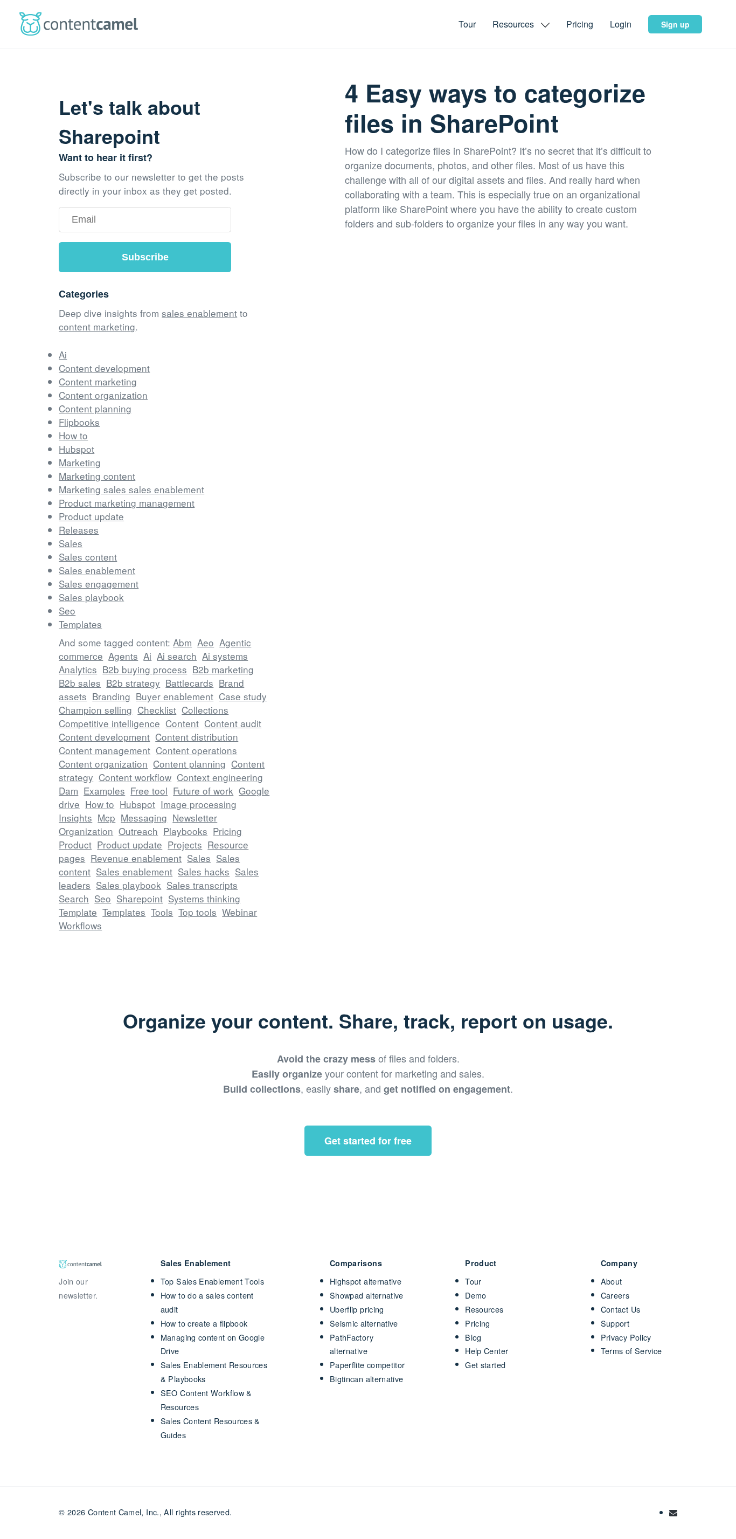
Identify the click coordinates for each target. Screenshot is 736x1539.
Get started (485, 1364)
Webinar (239, 912)
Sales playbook (91, 597)
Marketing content (97, 475)
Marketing (80, 462)
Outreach (138, 831)
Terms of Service (631, 1350)
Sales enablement (97, 570)
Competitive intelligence (109, 723)
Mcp (106, 817)
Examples (104, 790)
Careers (615, 1295)
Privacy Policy (626, 1337)
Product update (91, 516)
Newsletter (194, 817)
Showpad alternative (367, 1295)
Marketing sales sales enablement (131, 489)
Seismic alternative (364, 1323)
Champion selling (95, 709)
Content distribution (196, 736)
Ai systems (225, 655)
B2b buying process (144, 669)
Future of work (203, 790)
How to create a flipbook (204, 1323)
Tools (162, 912)
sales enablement (199, 313)
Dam (68, 790)
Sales (70, 543)
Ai (63, 354)
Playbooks (185, 831)
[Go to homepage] (78, 24)
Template (78, 912)
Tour (468, 24)
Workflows (80, 925)
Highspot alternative (365, 1281)
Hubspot (76, 449)
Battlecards (189, 682)
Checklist (156, 709)
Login (622, 24)
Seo (67, 610)
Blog (473, 1337)
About (611, 1281)
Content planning (95, 408)
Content (182, 723)
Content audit (232, 723)
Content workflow (135, 777)
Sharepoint (139, 898)
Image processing (199, 804)
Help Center (486, 1350)
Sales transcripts (202, 885)
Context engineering (220, 777)
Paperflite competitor (367, 1364)
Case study (243, 696)
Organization (86, 831)
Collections (205, 709)
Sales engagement (98, 583)
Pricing (580, 24)
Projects (185, 844)
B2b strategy (133, 682)
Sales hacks (204, 871)
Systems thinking (204, 898)
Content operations (196, 750)
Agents (123, 655)
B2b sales (80, 682)
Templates (80, 624)
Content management (104, 750)
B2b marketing (223, 669)
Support (615, 1323)
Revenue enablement (136, 858)
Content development (104, 368)
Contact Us (621, 1309)
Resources (484, 1309)
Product (75, 844)
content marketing (97, 326)
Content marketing (98, 381)
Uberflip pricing (357, 1309)
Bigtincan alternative (367, 1378)
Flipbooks (79, 422)
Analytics (78, 669)
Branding (111, 696)
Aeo (205, 642)
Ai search (177, 655)
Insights (75, 817)
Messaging (144, 817)
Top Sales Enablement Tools (212, 1281)
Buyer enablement (174, 696)
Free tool (149, 790)
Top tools (197, 912)
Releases (79, 529)
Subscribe (145, 257)
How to (73, 435)
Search (74, 898)
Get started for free (368, 1141)
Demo (475, 1295)
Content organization (103, 395)
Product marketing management (127, 502)
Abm (182, 642)
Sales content (88, 556)
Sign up (675, 24)
